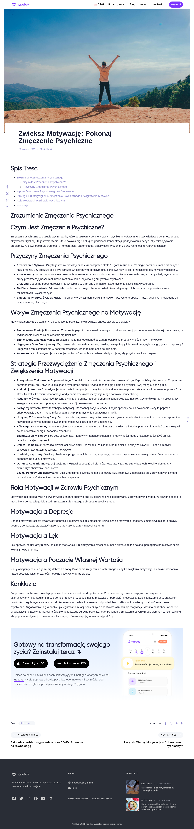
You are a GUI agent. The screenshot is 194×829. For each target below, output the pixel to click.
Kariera (144, 4)
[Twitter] (10, 193)
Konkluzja (22, 205)
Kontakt (157, 4)
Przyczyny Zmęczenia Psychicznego (45, 186)
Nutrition (146, 800)
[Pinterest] (10, 200)
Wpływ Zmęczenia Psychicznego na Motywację (45, 191)
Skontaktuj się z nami (82, 782)
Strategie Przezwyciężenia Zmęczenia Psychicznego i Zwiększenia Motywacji (63, 196)
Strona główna (116, 4)
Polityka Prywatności (78, 798)
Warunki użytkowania (102, 798)
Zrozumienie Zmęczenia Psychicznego (40, 177)
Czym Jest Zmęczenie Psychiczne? (44, 182)
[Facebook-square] (14, 798)
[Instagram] (28, 798)
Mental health (46, 149)
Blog (132, 4)
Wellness (146, 784)
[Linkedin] (10, 206)
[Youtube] (43, 798)
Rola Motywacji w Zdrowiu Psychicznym (41, 200)
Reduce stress (26, 723)
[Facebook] (10, 186)
